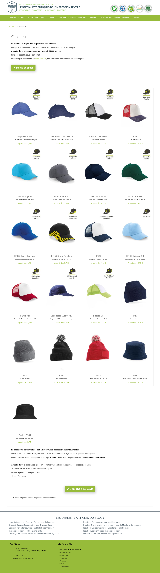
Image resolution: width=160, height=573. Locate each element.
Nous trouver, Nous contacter (23, 558)
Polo (42, 18)
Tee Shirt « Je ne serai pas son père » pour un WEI (103, 534)
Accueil (13, 18)
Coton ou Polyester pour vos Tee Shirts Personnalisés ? (31, 528)
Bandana (72, 18)
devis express (40, 58)
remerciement (65, 555)
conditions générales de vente (70, 549)
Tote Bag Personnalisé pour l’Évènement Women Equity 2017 (33, 534)
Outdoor (135, 18)
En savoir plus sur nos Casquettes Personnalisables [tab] (35, 498)
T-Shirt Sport (33, 18)
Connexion (63, 558)
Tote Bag (62, 18)
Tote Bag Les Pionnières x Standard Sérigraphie (102, 531)
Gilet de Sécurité (105, 18)
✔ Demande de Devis (80, 489)
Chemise (125, 18)
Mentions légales (65, 552)
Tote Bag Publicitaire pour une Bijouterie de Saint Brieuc (105, 528)
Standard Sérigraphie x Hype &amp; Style (25, 531)
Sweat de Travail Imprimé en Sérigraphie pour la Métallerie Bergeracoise (112, 525)
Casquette (82, 18)
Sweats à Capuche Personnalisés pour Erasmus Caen (30, 525)
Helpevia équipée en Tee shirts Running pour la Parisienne (32, 522)
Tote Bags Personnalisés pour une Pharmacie (101, 522)
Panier (62, 564)
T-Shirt (21, 18)
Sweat (51, 18)
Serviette (92, 18)
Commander (64, 567)
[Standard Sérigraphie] (43, 7)
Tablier (117, 18)
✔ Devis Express (23, 67)
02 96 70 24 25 (20, 555)
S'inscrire (63, 561)
